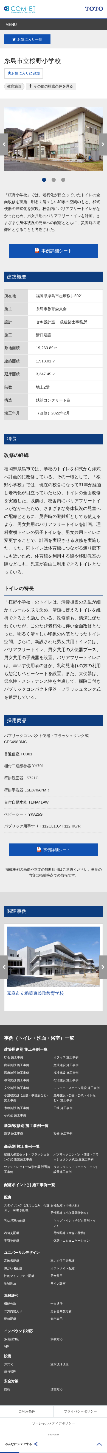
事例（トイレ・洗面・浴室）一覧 (39, 1038)
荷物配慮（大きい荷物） (70, 1232)
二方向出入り (13, 1311)
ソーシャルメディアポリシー (53, 1423)
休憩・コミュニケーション (72, 1240)
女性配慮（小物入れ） (65, 1205)
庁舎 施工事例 (13, 1057)
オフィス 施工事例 (66, 1057)
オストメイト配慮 (62, 1268)
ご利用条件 (27, 1411)
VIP (6, 1346)
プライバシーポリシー (80, 1411)
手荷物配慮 (11, 1240)
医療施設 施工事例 (16, 1072)
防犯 (7, 1389)
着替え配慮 (11, 1232)
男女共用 (56, 1275)
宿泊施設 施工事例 (66, 1080)
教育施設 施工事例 (16, 1080)
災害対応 (56, 1389)
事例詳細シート (56, 250)
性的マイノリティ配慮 (19, 1275)
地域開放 (10, 1283)
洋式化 (8, 1364)
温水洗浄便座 (59, 1364)
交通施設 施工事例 (66, 1065)
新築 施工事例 (13, 1133)
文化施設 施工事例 (16, 1087)
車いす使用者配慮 (62, 1260)
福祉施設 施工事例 (66, 1072)
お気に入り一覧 (29, 39)
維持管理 (10, 1371)
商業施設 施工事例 (16, 1065)
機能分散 (10, 1303)
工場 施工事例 (63, 1108)
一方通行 (56, 1303)
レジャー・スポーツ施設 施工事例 (77, 1087)
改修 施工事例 (63, 1133)
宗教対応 (56, 1339)
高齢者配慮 (11, 1260)
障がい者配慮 (13, 1268)
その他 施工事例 (15, 1115)
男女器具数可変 (61, 1311)
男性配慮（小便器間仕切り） (70, 1212)
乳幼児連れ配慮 (14, 1220)
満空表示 (56, 1318)
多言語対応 (11, 1339)
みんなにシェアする (18, 1444)
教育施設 (14, 86)
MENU (11, 24)
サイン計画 (58, 1283)
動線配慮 (10, 1318)
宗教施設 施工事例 (16, 1108)
